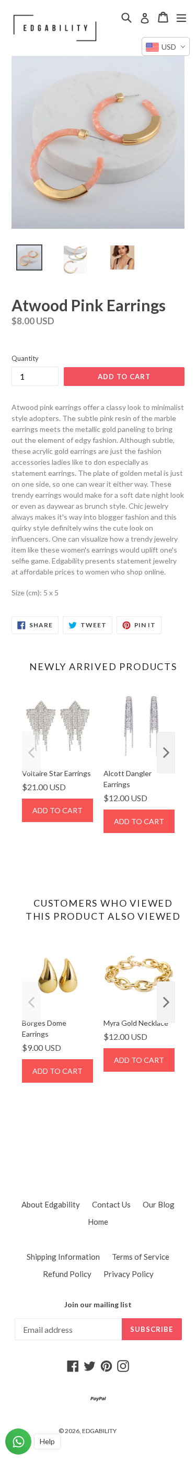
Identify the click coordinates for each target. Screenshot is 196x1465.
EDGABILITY (99, 1431)
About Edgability (50, 1204)
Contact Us (111, 1204)
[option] (23, 260)
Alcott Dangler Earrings (127, 779)
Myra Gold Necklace (135, 1022)
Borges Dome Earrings (44, 1028)
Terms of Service (140, 1256)
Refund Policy (67, 1274)
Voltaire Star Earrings (56, 773)
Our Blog (159, 1204)
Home (98, 1221)
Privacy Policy (128, 1274)
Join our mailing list (98, 1304)
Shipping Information (63, 1256)
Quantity (25, 358)
